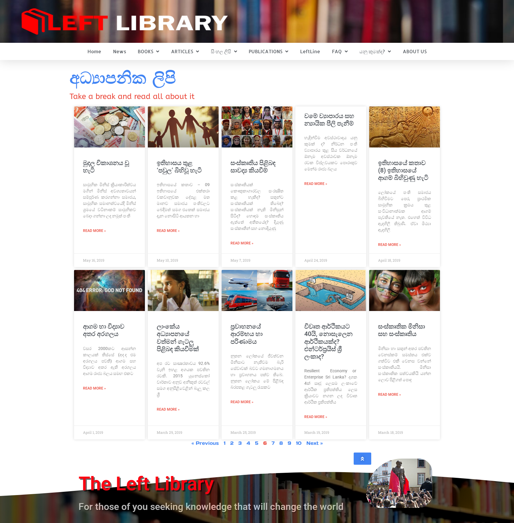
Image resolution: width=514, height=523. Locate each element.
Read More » (94, 231)
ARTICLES (182, 51)
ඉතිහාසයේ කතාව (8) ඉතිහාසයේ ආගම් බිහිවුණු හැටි (403, 170)
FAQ (337, 51)
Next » (314, 443)
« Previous (205, 443)
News (119, 51)
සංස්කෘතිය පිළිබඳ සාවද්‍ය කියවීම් (253, 166)
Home (94, 51)
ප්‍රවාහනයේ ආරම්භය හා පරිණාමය (247, 334)
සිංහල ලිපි (221, 51)
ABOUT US (415, 51)
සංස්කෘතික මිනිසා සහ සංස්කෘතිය (401, 330)
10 (299, 443)
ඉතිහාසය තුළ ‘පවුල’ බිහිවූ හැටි (179, 166)
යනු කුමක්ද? (372, 51)
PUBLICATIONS (265, 51)
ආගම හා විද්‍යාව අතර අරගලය (103, 330)
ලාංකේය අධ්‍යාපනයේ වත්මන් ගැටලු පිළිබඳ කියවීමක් (178, 338)
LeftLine (310, 51)
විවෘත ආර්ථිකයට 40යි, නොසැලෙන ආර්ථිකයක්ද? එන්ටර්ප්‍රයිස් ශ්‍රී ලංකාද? (328, 341)
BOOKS (145, 51)
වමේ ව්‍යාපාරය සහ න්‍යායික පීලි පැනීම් (329, 119)
